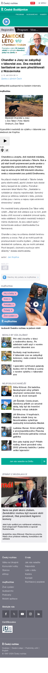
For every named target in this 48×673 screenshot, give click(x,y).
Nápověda (30, 566)
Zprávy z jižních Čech (11, 78)
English (5, 651)
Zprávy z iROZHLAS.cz (14, 474)
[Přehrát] (5, 141)
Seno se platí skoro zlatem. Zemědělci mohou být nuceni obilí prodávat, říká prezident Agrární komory (23, 515)
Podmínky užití (31, 648)
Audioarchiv (32, 14)
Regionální (7, 29)
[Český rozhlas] (9, 3)
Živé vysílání (9, 316)
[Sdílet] (7, 150)
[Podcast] (2, 150)
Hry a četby (9, 293)
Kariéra (28, 574)
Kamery (43, 14)
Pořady (7, 310)
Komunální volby (10, 566)
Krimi (6, 299)
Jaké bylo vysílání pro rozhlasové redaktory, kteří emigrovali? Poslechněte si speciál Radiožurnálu (22, 526)
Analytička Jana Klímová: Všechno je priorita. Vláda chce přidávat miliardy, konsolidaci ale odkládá (22, 536)
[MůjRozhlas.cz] (5, 91)
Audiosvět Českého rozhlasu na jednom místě (21, 328)
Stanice (5, 570)
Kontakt (29, 578)
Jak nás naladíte (32, 562)
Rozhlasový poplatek (35, 582)
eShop (5, 574)
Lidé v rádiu (30, 570)
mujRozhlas (7, 286)
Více (34, 29)
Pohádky (8, 304)
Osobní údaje (17, 648)
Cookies (5, 648)
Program (20, 14)
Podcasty (6, 595)
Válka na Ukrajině (10, 562)
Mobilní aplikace (10, 599)
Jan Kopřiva (13, 257)
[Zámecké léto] (24, 43)
